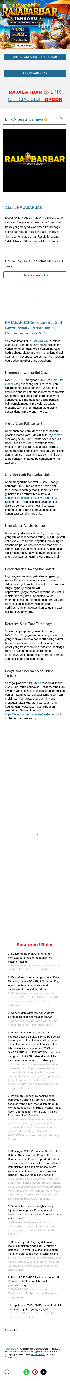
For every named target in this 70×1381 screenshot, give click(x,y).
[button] (4, 5)
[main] (35, 24)
